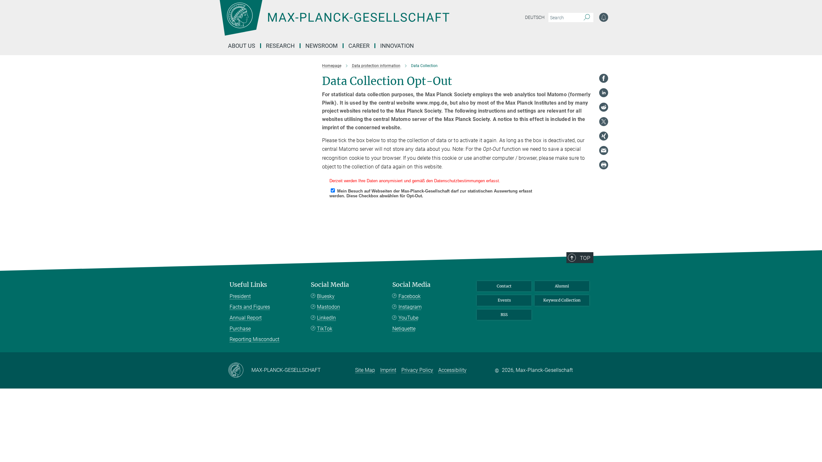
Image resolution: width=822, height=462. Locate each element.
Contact (504, 286)
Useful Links (248, 284)
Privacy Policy (417, 370)
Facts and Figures (250, 307)
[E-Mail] (603, 150)
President (240, 296)
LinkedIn (326, 318)
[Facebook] (603, 78)
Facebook (409, 296)
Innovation (397, 45)
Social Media (330, 284)
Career (359, 45)
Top (585, 258)
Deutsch (535, 17)
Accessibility (452, 370)
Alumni (562, 286)
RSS (504, 314)
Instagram (410, 307)
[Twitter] (603, 121)
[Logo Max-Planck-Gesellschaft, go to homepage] (334, 22)
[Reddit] (603, 107)
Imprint (388, 370)
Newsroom (321, 45)
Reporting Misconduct (254, 339)
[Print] (603, 165)
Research (280, 45)
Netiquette (403, 329)
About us (241, 45)
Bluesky (326, 296)
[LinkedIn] (603, 93)
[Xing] (603, 136)
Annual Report (246, 318)
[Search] (586, 17)
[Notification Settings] (603, 17)
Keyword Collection (562, 300)
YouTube (408, 318)
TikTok (324, 329)
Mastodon (328, 307)
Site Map (365, 370)
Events (504, 300)
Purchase (240, 329)
